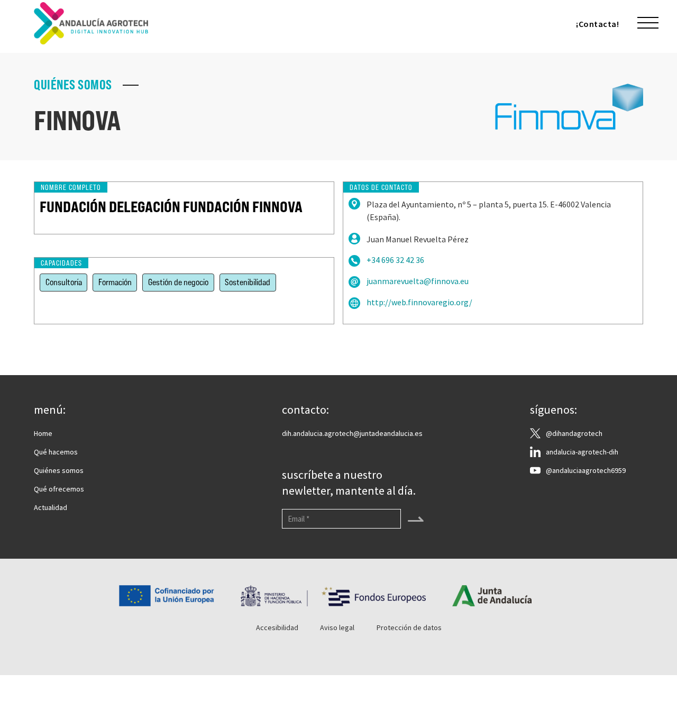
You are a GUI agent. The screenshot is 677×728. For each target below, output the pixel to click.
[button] (648, 23)
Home (43, 433)
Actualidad (50, 507)
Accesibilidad (277, 627)
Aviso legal (337, 627)
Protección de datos (409, 627)
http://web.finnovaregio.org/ (419, 302)
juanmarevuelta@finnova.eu (418, 281)
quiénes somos (73, 85)
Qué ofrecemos (59, 489)
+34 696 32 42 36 (395, 260)
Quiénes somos (59, 470)
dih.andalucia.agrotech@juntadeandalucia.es (352, 433)
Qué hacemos (56, 452)
